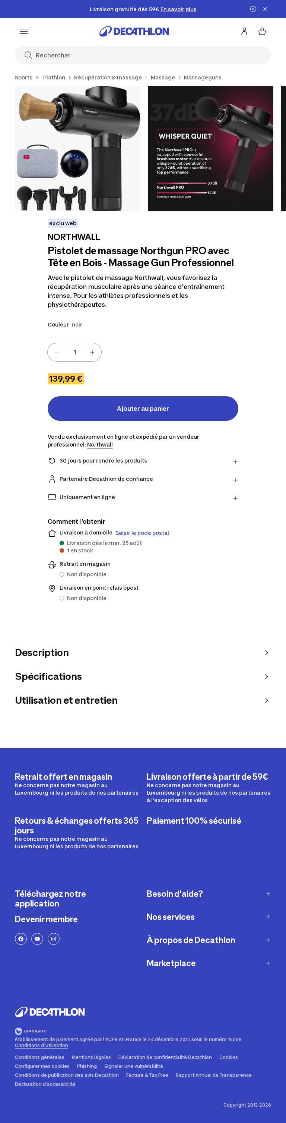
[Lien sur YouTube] (37, 939)
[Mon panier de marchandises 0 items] (262, 31)
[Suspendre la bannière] (253, 9)
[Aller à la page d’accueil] (134, 31)
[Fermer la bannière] (265, 9)
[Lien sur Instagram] (54, 939)
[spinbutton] (74, 352)
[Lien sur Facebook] (21, 939)
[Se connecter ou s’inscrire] (244, 31)
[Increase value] (92, 352)
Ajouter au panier (143, 408)
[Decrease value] (57, 352)
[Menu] (24, 31)
